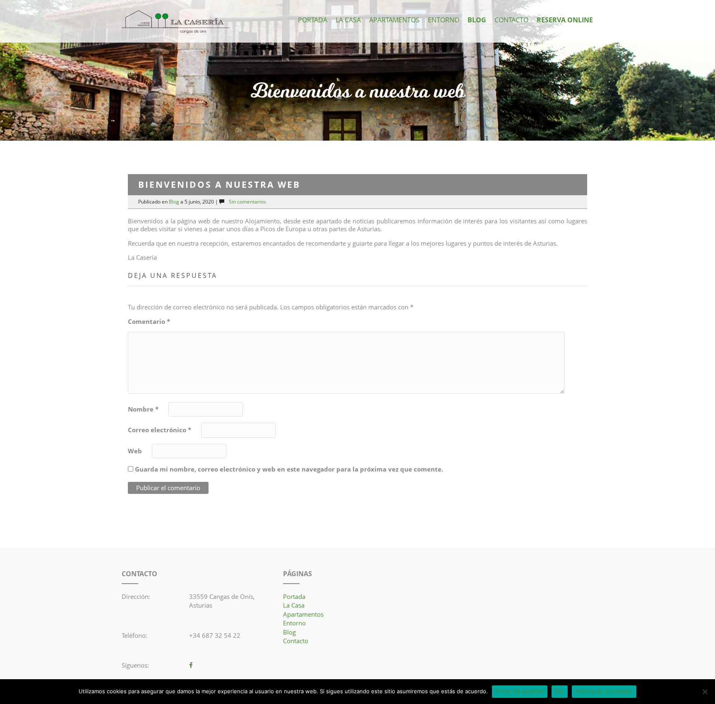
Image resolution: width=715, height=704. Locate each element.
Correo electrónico (159, 430)
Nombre (143, 409)
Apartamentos (394, 19)
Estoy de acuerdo (519, 691)
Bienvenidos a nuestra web (358, 92)
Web (135, 451)
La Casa (348, 19)
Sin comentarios (247, 201)
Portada (312, 19)
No (560, 691)
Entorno (443, 19)
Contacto (511, 19)
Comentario (149, 322)
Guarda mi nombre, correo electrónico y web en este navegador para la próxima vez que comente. (289, 469)
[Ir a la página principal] (176, 22)
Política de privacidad (604, 691)
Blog (477, 19)
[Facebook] (191, 665)
